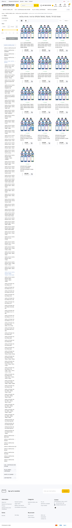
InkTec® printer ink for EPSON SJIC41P (9, 427)
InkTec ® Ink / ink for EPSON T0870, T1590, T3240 (10, 132)
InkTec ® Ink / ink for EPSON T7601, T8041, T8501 (10, 253)
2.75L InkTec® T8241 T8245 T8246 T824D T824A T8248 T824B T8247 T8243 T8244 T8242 (44, 76)
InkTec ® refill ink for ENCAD (9, 440)
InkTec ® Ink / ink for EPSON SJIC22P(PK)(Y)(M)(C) (10, 97)
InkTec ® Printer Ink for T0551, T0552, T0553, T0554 (9, 396)
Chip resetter (44, 505)
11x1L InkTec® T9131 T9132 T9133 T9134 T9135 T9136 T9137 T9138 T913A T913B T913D (61, 45)
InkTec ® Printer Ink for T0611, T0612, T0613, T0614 (9, 401)
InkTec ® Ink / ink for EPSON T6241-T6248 (10, 210)
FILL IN (42, 501)
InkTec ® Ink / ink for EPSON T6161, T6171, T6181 (10, 206)
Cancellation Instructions (20, 507)
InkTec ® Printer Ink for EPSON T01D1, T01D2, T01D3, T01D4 (10, 353)
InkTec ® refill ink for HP (10, 48)
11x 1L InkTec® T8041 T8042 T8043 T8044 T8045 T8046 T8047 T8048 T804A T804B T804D (27, 45)
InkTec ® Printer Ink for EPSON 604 (9, 348)
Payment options (19, 501)
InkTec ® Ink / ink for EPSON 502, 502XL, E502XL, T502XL (10, 71)
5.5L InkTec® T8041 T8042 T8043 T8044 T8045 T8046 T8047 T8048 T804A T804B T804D (27, 107)
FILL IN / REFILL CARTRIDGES (7, 470)
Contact (30, 1)
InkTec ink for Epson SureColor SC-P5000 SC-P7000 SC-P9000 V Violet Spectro (26, 138)
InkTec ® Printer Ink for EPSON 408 (9, 337)
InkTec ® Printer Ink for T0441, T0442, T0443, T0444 (9, 391)
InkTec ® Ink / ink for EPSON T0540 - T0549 (10, 117)
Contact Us (43, 518)
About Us (4, 502)
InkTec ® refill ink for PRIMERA (9, 54)
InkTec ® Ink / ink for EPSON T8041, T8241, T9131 (10, 268)
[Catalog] (17, 5)
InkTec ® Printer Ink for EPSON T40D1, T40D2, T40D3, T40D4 (10, 382)
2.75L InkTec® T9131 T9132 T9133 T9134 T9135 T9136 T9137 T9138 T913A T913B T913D (62, 76)
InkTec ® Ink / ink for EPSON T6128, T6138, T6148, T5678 (10, 201)
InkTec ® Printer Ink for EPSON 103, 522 (9, 291)
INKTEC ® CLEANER (8, 474)
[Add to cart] (31, 50)
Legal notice (17, 503)
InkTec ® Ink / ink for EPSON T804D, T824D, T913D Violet (10, 273)
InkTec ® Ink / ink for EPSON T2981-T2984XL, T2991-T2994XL (10, 157)
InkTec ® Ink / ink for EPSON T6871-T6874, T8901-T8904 (10, 223)
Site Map (17, 515)
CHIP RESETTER (7, 477)
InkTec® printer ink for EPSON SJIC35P (9, 424)
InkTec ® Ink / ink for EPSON (9, 61)
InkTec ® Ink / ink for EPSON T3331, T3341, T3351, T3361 (10, 163)
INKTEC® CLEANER (45, 503)
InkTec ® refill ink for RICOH (9, 449)
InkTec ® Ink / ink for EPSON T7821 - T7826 (10, 258)
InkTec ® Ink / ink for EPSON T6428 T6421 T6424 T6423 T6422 (10, 214)
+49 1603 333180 (46, 5)
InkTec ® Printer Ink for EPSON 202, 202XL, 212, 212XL (9, 324)
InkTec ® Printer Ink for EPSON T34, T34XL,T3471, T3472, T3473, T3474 (9, 376)
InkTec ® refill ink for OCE (10, 446)
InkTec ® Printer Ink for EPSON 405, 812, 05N (9, 329)
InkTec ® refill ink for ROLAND (9, 453)
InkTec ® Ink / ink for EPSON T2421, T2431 (10, 143)
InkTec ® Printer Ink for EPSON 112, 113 (9, 316)
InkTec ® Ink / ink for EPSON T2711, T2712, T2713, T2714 (10, 152)
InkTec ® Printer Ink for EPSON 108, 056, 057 (9, 307)
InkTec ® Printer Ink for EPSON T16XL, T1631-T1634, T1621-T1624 (9, 363)
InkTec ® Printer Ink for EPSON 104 (9, 295)
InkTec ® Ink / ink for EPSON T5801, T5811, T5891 (10, 190)
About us (4, 1)
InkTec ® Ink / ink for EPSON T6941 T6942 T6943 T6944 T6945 (10, 228)
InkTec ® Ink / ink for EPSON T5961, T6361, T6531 (10, 196)
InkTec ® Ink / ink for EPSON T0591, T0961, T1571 (10, 122)
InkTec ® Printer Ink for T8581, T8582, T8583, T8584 (9, 416)
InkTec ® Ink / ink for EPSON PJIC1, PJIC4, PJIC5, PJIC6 (10, 92)
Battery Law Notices (19, 505)
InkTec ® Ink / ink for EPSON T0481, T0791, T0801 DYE (10, 107)
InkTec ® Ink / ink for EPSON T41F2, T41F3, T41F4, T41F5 (10, 172)
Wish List (43, 515)
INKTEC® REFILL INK (32, 502)
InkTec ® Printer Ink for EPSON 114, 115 (9, 320)
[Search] (37, 5)
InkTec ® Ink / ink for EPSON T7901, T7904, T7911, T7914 (10, 263)
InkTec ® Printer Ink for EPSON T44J (9, 386)
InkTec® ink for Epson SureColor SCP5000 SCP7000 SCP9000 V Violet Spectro (61, 138)
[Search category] (35, 5)
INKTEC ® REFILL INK (9, 45)
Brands (21, 1)
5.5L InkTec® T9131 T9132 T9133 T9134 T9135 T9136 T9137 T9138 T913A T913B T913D (62, 107)
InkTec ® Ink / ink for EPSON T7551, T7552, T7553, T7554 (10, 248)
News (26, 1)
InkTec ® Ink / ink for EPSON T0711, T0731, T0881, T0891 (10, 127)
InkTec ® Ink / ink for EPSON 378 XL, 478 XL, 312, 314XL (10, 66)
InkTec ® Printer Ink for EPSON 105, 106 (9, 299)
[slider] (2, 30)
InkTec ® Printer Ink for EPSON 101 (9, 284)
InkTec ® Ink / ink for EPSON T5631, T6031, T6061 (10, 185)
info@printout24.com (61, 505)
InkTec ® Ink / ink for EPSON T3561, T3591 (10, 167)
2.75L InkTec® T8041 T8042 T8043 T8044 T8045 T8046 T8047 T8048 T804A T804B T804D (27, 76)
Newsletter (43, 517)
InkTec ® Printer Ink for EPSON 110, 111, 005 (9, 312)
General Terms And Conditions (6, 508)
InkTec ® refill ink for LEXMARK (9, 51)
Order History (31, 517)
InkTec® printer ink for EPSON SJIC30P (9, 420)
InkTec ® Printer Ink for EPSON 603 (9, 344)
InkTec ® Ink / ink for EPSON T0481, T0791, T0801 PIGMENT (10, 112)
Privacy (3, 506)
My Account (30, 515)
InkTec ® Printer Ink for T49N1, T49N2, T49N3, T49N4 (9, 411)
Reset (4, 38)
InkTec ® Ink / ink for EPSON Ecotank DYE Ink (10, 81)
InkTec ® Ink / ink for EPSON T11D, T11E (10, 136)
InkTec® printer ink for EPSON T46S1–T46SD (9, 432)
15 (60, 20)
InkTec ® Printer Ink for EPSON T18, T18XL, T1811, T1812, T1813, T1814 (10, 370)
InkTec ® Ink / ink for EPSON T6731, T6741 (10, 218)
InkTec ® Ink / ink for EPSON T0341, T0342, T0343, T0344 (10, 102)
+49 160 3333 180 (60, 503)
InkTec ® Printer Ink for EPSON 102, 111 (9, 288)
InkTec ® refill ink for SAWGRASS (9, 456)
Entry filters (12, 38)
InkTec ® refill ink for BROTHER (9, 436)
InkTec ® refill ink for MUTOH (9, 443)
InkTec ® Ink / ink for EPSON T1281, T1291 (10, 140)
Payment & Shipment (14, 1)
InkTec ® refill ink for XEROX (9, 460)
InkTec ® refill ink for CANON (9, 58)
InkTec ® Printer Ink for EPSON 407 (9, 333)
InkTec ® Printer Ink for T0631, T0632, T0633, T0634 (9, 406)
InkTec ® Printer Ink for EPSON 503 (9, 341)
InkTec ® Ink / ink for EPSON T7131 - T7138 (10, 238)
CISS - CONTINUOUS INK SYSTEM (10, 465)
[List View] (22, 20)
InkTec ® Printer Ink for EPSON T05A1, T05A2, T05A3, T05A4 (10, 358)
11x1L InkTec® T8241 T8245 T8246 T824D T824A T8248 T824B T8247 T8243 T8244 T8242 (44, 45)
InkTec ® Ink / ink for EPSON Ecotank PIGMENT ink (10, 86)
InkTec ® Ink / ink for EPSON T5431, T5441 (10, 176)
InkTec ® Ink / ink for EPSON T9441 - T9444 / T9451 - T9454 (10, 279)
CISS (29, 504)
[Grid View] (26, 20)
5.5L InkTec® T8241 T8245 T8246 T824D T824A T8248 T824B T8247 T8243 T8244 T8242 (44, 107)
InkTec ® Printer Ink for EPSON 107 (9, 302)
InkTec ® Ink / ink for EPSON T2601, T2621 (10, 147)
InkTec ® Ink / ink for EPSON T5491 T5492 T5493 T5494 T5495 (10, 180)
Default (66, 20)
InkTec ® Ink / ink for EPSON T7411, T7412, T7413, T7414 (10, 243)
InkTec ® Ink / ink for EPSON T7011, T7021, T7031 (10, 233)
